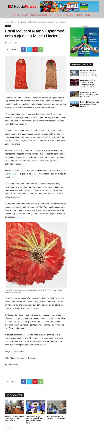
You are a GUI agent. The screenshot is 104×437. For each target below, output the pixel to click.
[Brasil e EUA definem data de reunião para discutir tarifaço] (74, 104)
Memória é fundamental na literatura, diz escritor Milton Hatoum (14, 419)
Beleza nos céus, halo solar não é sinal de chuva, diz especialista (88, 73)
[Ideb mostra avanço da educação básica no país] (56, 407)
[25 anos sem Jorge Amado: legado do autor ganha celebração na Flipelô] (35, 407)
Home (7, 22)
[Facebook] (23, 49)
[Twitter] (29, 49)
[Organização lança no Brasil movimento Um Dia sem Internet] (74, 94)
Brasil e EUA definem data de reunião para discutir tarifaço (89, 104)
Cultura (13, 22)
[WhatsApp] (40, 49)
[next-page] (10, 429)
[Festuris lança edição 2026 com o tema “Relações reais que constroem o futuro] (74, 82)
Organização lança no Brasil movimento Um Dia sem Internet (89, 94)
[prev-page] (6, 429)
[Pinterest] (35, 49)
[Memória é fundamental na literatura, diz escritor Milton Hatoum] (14, 407)
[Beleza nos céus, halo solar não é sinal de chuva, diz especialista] (74, 73)
